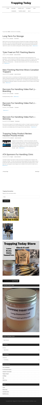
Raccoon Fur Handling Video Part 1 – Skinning (19, 118)
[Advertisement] (21, 20)
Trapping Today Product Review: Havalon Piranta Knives (17, 134)
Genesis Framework (25, 401)
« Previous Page (5, 171)
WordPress (31, 401)
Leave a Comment (17, 54)
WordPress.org (5, 393)
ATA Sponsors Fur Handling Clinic (18, 154)
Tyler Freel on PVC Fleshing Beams (19, 52)
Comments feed (6, 391)
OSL (3, 378)
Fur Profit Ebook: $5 (8, 280)
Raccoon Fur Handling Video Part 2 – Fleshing (19, 104)
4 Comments (16, 38)
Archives (4, 347)
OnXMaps (4, 375)
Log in (4, 387)
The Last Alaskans (6, 367)
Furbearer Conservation (7, 371)
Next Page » (37, 171)
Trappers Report (6, 373)
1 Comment (16, 93)
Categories (5, 357)
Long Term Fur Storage (13, 36)
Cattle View (5, 380)
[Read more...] (35, 45)
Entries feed (5, 389)
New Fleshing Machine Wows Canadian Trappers (21, 71)
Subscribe (6, 200)
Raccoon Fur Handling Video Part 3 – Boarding (19, 90)
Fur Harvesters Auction (7, 369)
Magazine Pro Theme (17, 401)
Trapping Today (21, 2)
